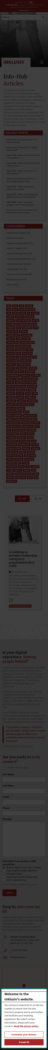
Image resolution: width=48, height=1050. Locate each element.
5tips (15, 306)
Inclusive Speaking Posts (20, 606)
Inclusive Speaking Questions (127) (21, 259)
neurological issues (30, 423)
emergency (29, 372)
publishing (11, 445)
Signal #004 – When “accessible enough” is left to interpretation (20, 203)
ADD (8, 313)
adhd (15, 313)
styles (21, 467)
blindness (27, 328)
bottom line (12, 331)
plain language (27, 434)
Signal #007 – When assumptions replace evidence (22, 172)
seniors (31, 452)
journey (10, 397)
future (10, 383)
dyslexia (32, 368)
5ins (8, 306)
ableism (29, 306)
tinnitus (35, 467)
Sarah (22, 452)
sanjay (15, 452)
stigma (25, 463)
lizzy (31, 404)
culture (10, 353)
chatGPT (10, 339)
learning (11, 404)
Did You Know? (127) (15, 238)
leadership (32, 401)
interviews (31, 390)
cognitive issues (27, 342)
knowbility (30, 397)
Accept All (24, 1042)
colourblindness (23, 346)
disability (11, 364)
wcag (30, 478)
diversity (10, 368)
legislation (22, 404)
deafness (11, 357)
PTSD (34, 441)
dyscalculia (22, 368)
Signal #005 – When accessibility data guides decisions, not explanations (22, 195)
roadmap (35, 448)
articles (29, 317)
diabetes (32, 357)
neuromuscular (13, 426)
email (20, 372)
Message (7, 819)
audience (11, 320)
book (35, 328)
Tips (8, 470)
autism (35, 320)
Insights (20, 390)
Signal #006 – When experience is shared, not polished (20, 188)
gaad (18, 383)
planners (11, 437)
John (35, 393)
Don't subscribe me (16, 880)
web (36, 478)
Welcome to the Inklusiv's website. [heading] (19, 997)
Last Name (8, 785)
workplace (11, 481)
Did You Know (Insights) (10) (18, 233)
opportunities (19, 430)
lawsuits (21, 401)
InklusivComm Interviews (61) (19, 274)
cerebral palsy (13, 335)
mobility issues (22, 419)
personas (31, 430)
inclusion (32, 386)
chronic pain (12, 342)
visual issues (12, 478)
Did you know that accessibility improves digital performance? (21, 180)
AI (28, 313)
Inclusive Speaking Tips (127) (19, 264)
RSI (8, 452)
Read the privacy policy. (26, 1026)
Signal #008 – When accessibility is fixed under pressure (23, 164)
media (26, 412)
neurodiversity (13, 423)
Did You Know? (12, 361)
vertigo (10, 474)
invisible (10, 393)
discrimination (24, 364)
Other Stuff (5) (13, 284)
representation (13, 448)
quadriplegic (24, 445)
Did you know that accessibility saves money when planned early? (22, 211)
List (40, 498)
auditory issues (23, 320)
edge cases (11, 372)
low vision (11, 408)
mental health (30, 415)
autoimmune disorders (16, 324)
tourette (17, 470)
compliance (12, 350)
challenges (27, 335)
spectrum (29, 459)
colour (10, 346)
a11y (21, 306)
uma (33, 470)
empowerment (13, 375)
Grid (24, 498)
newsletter (28, 426)
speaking (19, 459)
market (21, 408)
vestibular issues (23, 474)
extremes (36, 375)
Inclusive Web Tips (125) (17, 269)
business (23, 331)
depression (21, 357)
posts (30, 437)
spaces (10, 459)
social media (30, 456)
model (33, 419)
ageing (22, 313)
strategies (11, 467)
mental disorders (14, 415)
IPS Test (20, 393)
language (11, 401)
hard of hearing (29, 383)
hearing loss (12, 386)
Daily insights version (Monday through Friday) (21, 872)
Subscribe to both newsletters (22, 877)
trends (26, 470)
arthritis (20, 317)
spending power (13, 463)
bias (18, 328)
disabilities (25, 361)
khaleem (19, 397)
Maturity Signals (14, 412)
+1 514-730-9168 (11, 5)
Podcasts (21, 437)
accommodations (27, 309)
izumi (28, 393)
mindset (10, 419)
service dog (12, 456)
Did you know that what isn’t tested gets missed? (22, 149)
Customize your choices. (24, 1034)
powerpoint (12, 441)
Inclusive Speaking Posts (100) (19, 253)
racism (35, 445)
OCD (8, 430)
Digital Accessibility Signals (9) (20, 243)
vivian (22, 478)
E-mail (6, 797)
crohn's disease (25, 350)
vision (35, 474)
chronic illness (23, 339)
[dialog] (24, 1018)
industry (10, 390)
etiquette (25, 375)
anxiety (10, 317)
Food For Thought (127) (17, 248)
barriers (10, 328)
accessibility (12, 309)
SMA (20, 456)
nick (37, 426)
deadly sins (27, 353)
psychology (24, 441)
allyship (35, 313)
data (18, 353)
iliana (22, 386)
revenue (26, 448)
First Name (8, 774)
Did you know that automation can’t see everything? (22, 141)
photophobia (12, 434)
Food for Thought (29, 379)
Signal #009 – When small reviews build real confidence (23, 156)
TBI (27, 467)
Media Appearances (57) (17, 279)
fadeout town (13, 379)
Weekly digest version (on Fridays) (24, 867)
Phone (5, 808)
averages (32, 324)
